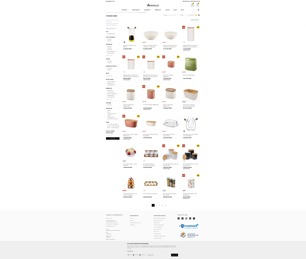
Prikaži (182, 15)
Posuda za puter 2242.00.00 (169, 135)
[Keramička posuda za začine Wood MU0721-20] (191, 34)
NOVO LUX (108, 12)
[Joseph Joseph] (184, 101)
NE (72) (109, 41)
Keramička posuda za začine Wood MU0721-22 (150, 76)
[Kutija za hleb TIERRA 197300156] (151, 123)
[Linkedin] (190, 218)
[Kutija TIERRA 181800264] (151, 94)
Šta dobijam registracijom (160, 236)
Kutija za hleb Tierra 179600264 (130, 135)
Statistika (136, 254)
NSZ (109, 105)
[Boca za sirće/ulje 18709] (131, 34)
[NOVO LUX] (153, 5)
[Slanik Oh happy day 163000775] (191, 183)
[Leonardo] (124, 42)
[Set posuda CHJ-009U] (151, 183)
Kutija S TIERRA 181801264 (168, 75)
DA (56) (109, 68)
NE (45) (109, 69)
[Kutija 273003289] (191, 64)
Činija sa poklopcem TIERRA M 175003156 (170, 46)
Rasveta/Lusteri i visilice (111, 114)
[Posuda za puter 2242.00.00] (171, 123)
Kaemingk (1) (110, 95)
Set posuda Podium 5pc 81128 (169, 194)
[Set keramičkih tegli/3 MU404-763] (191, 153)
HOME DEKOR (121, 12)
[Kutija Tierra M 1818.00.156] (131, 94)
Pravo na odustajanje (159, 224)
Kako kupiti (156, 231)
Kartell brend (110, 117)
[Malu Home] (184, 42)
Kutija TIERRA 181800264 (151, 104)
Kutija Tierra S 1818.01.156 (168, 105)
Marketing (143, 254)
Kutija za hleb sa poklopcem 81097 (189, 105)
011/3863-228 (116, 224)
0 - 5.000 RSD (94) (112, 124)
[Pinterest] (194, 218)
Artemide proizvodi (112, 118)
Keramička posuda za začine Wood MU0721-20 (190, 47)
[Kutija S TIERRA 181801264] (171, 64)
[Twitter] (182, 218)
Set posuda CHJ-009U (150, 193)
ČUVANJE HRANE (111, 25)
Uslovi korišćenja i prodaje (160, 218)
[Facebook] (179, 218)
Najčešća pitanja (157, 238)
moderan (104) (111, 33)
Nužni (130, 254)
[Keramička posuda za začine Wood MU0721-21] (131, 64)
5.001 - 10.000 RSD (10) (113, 126)
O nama (132, 218)
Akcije (109, 110)
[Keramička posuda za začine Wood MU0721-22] (151, 64)
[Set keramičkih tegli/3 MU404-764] (171, 153)
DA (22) (109, 61)
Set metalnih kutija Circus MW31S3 (130, 194)
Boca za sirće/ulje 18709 (129, 46)
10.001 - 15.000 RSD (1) (113, 127)
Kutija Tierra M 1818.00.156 (128, 105)
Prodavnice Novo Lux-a (135, 222)
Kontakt (132, 220)
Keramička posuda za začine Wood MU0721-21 (131, 75)
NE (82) (109, 62)
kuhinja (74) (110, 83)
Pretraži (112, 138)
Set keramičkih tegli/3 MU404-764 (170, 164)
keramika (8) (110, 53)
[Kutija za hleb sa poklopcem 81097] (191, 94)
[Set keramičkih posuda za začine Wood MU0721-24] (151, 153)
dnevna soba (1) (111, 81)
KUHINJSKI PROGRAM (131, 12)
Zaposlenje (132, 224)
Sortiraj (165, 15)
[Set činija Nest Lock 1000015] (131, 153)
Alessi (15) (109, 90)
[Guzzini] (144, 42)
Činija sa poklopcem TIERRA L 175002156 (150, 46)
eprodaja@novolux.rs (111, 226)
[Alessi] (124, 190)
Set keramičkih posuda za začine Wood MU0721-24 (149, 165)
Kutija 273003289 (188, 75)
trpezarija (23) (111, 84)
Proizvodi (114, 12)
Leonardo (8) (110, 97)
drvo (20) (109, 49)
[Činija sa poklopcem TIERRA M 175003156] (171, 34)
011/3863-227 (109, 224)
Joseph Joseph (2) (112, 93)
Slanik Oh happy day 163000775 (190, 194)
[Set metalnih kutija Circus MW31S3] (131, 183)
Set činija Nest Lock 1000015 (130, 164)
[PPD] (184, 190)
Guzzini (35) (110, 92)
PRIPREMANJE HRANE (112, 20)
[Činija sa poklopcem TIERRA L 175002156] (151, 34)
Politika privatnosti (158, 220)
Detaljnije (130, 251)
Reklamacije (156, 222)
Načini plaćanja (157, 229)
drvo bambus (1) (111, 51)
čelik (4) (109, 48)
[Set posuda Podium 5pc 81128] (171, 183)
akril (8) (109, 46)
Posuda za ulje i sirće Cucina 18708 (190, 135)
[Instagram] (186, 218)
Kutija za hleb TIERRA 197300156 (150, 135)
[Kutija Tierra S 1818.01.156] (171, 94)
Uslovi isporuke (157, 233)
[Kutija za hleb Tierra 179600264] (131, 123)
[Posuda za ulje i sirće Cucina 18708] (191, 123)
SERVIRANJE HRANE (112, 23)
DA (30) (109, 39)
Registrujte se (195, 1)
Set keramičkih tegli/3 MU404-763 (190, 164)
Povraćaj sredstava (158, 227)
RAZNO (109, 21)
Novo (108, 112)
